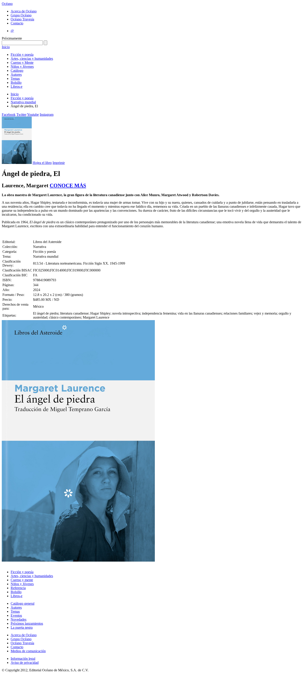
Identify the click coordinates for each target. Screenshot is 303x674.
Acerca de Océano (24, 11)
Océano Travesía (22, 19)
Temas (15, 78)
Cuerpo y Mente (22, 62)
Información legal (23, 658)
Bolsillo (16, 82)
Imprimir (59, 163)
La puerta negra (22, 627)
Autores (16, 74)
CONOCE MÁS (68, 185)
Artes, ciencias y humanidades (32, 58)
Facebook (9, 114)
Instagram (46, 114)
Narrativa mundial (23, 102)
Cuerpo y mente (22, 580)
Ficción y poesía (22, 54)
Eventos (16, 615)
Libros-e (16, 86)
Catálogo (17, 70)
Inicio (6, 47)
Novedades (18, 619)
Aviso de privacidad (25, 662)
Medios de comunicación (28, 651)
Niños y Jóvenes (22, 66)
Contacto (17, 23)
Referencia (18, 588)
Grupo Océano (21, 15)
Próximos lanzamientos (27, 623)
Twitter (21, 114)
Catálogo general (22, 603)
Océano (7, 4)
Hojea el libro (42, 163)
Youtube (33, 114)
